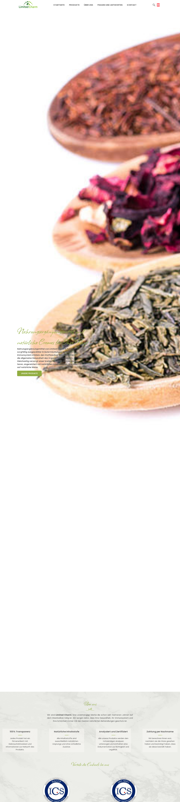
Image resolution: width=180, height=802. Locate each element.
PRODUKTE (74, 5)
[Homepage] (28, 7)
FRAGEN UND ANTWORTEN (109, 5)
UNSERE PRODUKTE (29, 373)
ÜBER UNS (88, 5)
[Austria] (158, 4)
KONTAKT (131, 5)
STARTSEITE (59, 5)
